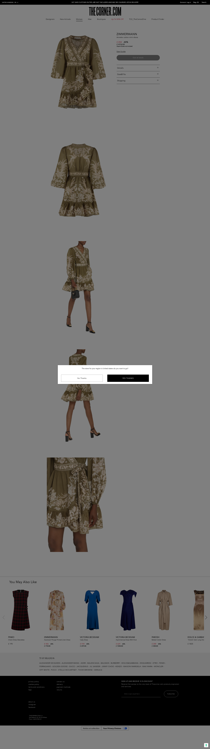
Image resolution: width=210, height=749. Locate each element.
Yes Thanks (128, 378)
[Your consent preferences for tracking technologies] (206, 745)
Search (204, 2)
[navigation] (10, 2)
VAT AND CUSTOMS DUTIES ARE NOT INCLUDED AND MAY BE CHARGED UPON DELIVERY (105, 2)
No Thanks (82, 378)
